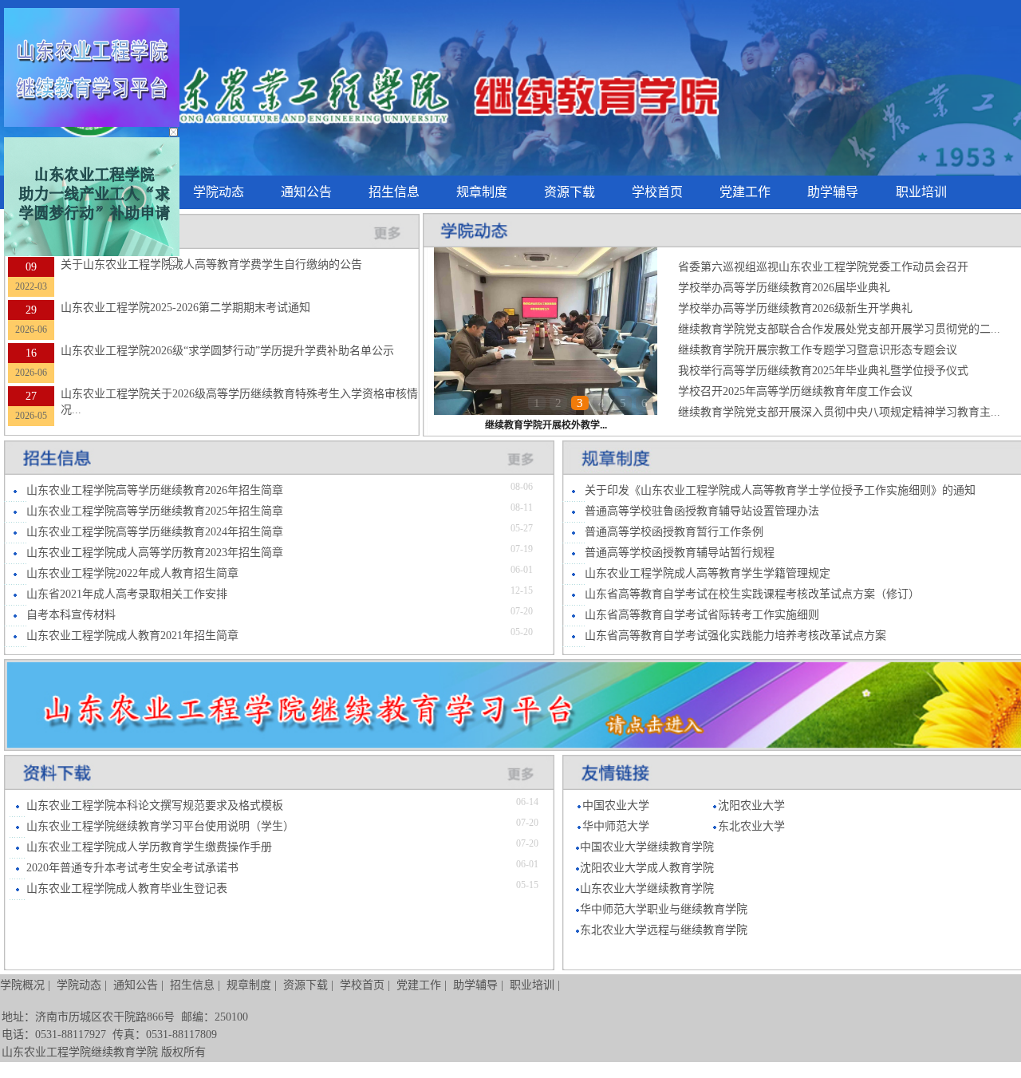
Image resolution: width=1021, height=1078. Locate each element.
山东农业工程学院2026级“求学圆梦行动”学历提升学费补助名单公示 (227, 351)
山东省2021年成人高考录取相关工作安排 (126, 594)
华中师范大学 (615, 826)
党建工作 (745, 192)
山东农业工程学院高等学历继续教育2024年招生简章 (154, 532)
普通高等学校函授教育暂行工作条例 (674, 532)
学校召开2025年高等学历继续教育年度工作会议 (795, 391)
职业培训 (921, 192)
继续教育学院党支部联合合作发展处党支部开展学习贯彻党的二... (839, 329)
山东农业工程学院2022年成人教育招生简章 (132, 573)
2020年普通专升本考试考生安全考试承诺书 (132, 868)
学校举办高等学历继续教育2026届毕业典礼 (784, 288)
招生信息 (394, 192)
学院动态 (218, 192)
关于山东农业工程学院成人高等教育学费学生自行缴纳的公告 (211, 264)
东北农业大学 (751, 826)
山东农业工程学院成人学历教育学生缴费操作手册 (149, 847)
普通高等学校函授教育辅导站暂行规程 (680, 553)
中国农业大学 (615, 805)
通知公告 (306, 192)
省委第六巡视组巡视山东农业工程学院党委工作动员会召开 (823, 267)
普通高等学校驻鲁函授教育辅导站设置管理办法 (702, 511)
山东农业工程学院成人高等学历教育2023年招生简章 (154, 553)
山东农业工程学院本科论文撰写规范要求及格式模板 (154, 805)
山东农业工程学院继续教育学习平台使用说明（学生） (160, 826)
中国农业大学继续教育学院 (647, 847)
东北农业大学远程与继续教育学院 (663, 930)
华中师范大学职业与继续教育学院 (663, 909)
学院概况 (22, 985)
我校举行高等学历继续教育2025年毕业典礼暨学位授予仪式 (823, 371)
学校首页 (657, 192)
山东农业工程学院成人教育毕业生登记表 (126, 888)
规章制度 (481, 192)
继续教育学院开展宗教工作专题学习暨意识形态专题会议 (817, 350)
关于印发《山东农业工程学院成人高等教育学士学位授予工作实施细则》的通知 (780, 490)
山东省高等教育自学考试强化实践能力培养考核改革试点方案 (735, 636)
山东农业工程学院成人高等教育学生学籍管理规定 (707, 573)
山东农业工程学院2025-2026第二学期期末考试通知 (185, 308)
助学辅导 (832, 192)
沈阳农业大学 (751, 805)
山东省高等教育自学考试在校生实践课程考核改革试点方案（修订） (752, 594)
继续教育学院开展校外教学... (546, 425)
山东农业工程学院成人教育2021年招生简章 (132, 636)
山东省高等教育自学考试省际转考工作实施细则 (702, 615)
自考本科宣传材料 (71, 615)
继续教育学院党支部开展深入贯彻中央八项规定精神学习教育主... (839, 412)
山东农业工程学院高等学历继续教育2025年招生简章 (154, 511)
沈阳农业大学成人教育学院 (647, 868)
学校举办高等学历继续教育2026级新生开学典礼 (795, 308)
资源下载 (569, 192)
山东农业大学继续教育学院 (647, 888)
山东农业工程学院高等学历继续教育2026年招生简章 (154, 490)
